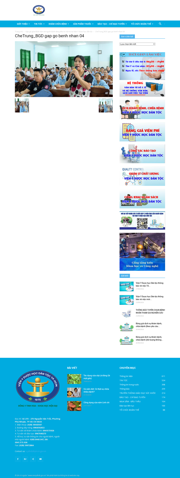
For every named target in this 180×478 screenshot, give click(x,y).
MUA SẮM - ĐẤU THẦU (130, 401)
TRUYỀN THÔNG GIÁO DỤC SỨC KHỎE (138, 393)
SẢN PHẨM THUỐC (82, 23)
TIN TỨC (38, 23)
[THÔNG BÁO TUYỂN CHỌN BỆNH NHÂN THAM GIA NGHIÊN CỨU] (127, 313)
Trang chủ (19, 31)
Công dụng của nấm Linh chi (96, 402)
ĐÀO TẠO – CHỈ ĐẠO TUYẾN (111, 23)
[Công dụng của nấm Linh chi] (74, 406)
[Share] (33, 459)
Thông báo (125, 388)
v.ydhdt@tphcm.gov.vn (36, 451)
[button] (161, 24)
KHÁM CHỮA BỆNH (58, 23)
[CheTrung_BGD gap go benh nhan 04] (64, 69)
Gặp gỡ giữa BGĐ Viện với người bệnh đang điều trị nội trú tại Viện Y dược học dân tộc (59, 31)
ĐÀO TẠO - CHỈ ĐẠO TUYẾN (132, 397)
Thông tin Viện (126, 376)
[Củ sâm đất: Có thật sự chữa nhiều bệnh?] (74, 392)
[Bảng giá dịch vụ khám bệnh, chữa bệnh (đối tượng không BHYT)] (127, 340)
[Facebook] (18, 459)
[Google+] (25, 459)
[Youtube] (40, 459)
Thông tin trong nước (129, 384)
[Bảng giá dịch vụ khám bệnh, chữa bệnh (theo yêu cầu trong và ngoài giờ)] (127, 327)
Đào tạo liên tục (127, 405)
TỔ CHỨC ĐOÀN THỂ (141, 23)
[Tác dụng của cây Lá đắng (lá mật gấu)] (74, 379)
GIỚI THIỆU (22, 23)
